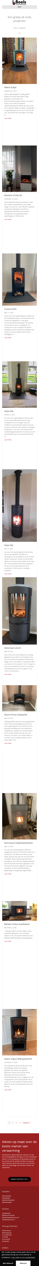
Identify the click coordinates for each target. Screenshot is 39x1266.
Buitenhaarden (7, 1202)
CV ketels (5, 1237)
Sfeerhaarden (6, 1196)
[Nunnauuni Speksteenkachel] (19, 816)
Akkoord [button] (23, 1263)
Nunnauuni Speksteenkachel (18, 842)
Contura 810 (10, 309)
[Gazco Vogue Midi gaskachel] (19, 1032)
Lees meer (7, 118)
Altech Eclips (10, 87)
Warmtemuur (6, 1231)
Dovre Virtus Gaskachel (15, 714)
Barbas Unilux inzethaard (16, 924)
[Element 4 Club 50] (19, 169)
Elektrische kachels (8, 1215)
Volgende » (26, 1123)
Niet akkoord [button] (8, 1263)
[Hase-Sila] (19, 384)
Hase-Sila (8, 411)
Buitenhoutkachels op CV (10, 1217)
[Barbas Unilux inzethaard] (19, 911)
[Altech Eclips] (19, 61)
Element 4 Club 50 (13, 195)
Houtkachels (6, 1213)
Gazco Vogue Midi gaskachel (18, 1058)
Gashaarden (6, 1198)
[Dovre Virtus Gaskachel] (19, 698)
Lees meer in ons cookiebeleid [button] (23, 1257)
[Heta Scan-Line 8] (19, 611)
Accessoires (6, 1239)
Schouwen (5, 1241)
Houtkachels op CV (8, 1220)
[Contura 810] (19, 279)
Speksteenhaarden (8, 1200)
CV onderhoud (7, 1235)
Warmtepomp (6, 1233)
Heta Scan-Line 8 (12, 648)
